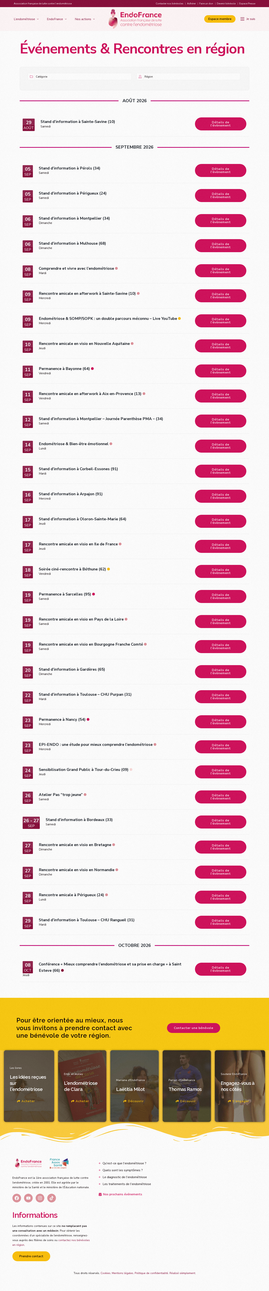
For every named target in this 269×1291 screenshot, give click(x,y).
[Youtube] (28, 1198)
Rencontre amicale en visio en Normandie (76, 870)
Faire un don (206, 3)
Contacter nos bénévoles (169, 3)
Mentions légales (122, 1273)
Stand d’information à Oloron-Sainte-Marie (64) (82, 519)
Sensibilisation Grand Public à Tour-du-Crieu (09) (84, 769)
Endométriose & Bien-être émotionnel (74, 444)
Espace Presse (247, 3)
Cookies (105, 1273)
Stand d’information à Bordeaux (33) (79, 819)
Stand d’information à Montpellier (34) (74, 218)
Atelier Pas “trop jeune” (61, 794)
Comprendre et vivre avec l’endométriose (76, 268)
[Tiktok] (51, 1198)
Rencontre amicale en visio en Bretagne (75, 844)
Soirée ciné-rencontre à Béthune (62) (72, 569)
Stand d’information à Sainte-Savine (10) (78, 121)
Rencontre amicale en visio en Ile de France (78, 544)
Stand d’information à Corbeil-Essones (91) (78, 469)
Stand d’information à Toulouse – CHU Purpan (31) (85, 694)
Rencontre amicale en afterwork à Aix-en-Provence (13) (90, 393)
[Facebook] (16, 1198)
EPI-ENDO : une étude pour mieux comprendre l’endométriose (96, 744)
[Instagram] (40, 1198)
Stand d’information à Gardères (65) (72, 669)
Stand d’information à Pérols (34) (69, 168)
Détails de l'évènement (221, 124)
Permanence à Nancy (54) (62, 719)
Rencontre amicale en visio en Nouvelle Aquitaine (84, 343)
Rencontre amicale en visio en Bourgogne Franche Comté (91, 644)
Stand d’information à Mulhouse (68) (72, 243)
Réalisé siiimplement (182, 1273)
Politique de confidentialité (151, 1273)
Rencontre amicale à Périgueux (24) (71, 895)
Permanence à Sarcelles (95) (65, 594)
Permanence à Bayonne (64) (64, 368)
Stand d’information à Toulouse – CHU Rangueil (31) (87, 920)
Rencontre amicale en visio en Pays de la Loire (81, 619)
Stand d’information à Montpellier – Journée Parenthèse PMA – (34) (101, 418)
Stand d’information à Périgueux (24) (73, 193)
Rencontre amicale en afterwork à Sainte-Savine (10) (87, 293)
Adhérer (191, 3)
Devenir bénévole (226, 3)
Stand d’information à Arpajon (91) (71, 494)
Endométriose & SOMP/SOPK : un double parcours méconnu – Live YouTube (108, 318)
